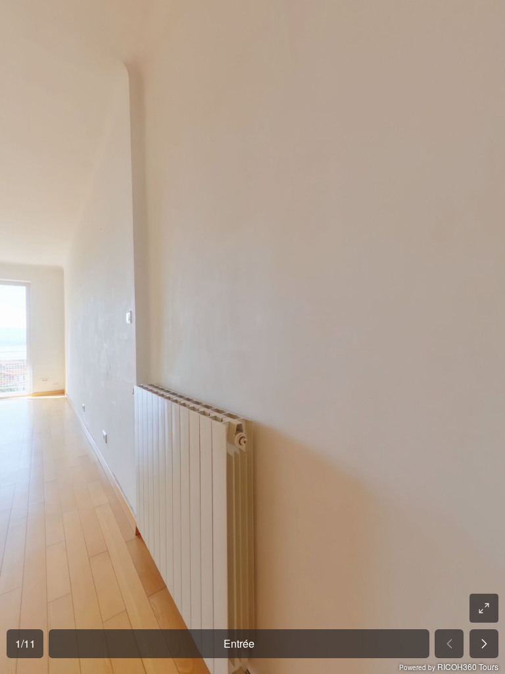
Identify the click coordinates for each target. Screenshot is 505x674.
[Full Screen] (483, 608)
